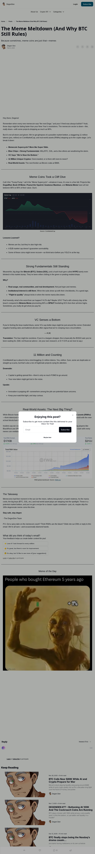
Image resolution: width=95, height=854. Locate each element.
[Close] (73, 415)
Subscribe (65, 430)
